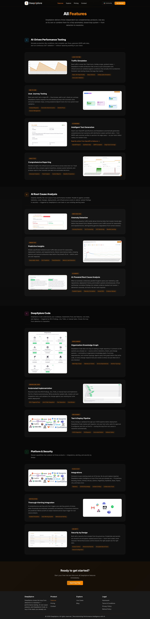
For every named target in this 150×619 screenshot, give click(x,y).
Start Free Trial (75, 583)
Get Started (119, 3)
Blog (77, 603)
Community (109, 3)
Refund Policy (106, 609)
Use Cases (79, 600)
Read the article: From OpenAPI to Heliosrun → (85, 141)
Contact (84, 3)
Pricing (76, 3)
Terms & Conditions (108, 603)
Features (60, 3)
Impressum (105, 600)
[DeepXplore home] (33, 3)
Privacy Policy (107, 606)
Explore (68, 3)
